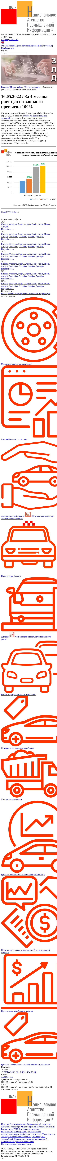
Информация (7, 1131)
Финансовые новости (29, 1129)
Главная (5, 87)
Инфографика (35, 46)
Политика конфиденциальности (16, 1144)
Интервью (47, 46)
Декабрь (40, 236)
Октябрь (23, 236)
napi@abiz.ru (7, 1077)
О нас (4, 46)
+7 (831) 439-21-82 (9, 39)
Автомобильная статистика (28, 1134)
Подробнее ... (7, 229)
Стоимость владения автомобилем (17, 1141)
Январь (4, 224)
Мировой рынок (28, 1127)
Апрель (27, 224)
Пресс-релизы (22, 46)
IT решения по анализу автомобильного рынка (28, 1135)
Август (4, 227)
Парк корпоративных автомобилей (30, 1139)
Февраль (13, 224)
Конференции (7, 48)
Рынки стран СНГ (9, 1129)
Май (34, 224)
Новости (11, 46)
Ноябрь (31, 236)
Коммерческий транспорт (39, 1124)
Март (20, 224)
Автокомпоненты (18, 1124)
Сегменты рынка (33, 87)
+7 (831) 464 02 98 (27, 1072)
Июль (47, 224)
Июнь (40, 224)
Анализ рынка (8, 1134)
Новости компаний (46, 1127)
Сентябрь (13, 236)
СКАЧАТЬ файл (8, 212)
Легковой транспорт (10, 1127)
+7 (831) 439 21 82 (9, 1072)
